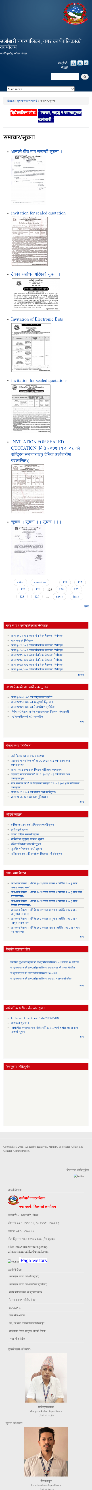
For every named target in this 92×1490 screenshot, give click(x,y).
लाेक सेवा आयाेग (17, 1315)
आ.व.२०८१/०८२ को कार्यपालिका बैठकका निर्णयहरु (37, 645)
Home (10, 100)
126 (61, 589)
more (81, 674)
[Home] (76, 12)
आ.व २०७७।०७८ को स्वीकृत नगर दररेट (31, 697)
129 (37, 596)
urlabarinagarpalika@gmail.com (28, 1251)
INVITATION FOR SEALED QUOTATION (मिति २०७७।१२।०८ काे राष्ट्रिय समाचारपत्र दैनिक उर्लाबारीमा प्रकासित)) (45, 451)
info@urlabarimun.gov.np (31, 1247)
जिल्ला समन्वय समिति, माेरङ (22, 1299)
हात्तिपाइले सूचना (19, 829)
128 (22, 596)
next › (59, 596)
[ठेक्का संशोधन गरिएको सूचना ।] (35, 294)
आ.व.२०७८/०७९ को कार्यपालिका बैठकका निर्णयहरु (37, 660)
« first (20, 582)
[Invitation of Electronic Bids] (31, 347)
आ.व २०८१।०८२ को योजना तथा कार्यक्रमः (33, 792)
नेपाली (64, 67)
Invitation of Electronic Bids (37, 319)
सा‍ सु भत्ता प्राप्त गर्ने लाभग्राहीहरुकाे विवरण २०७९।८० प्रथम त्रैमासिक (40, 978)
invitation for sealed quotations (39, 380)
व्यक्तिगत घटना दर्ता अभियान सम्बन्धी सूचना (32, 825)
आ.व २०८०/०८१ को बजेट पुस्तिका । (29, 797)
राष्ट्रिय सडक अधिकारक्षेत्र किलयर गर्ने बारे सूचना (37, 854)
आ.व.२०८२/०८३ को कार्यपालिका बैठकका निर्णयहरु (37, 636)
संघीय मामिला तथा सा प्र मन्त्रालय (25, 1292)
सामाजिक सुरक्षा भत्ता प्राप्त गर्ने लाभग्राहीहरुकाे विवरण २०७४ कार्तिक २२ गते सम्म (44, 962)
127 (76, 589)
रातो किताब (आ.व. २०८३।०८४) (27, 756)
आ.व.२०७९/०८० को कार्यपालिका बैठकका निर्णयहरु (37, 655)
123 (23, 589)
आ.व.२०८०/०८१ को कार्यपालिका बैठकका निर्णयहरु (37, 650)
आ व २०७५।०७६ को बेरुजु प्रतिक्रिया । (32, 702)
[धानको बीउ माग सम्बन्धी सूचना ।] (28, 179)
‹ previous (40, 582)
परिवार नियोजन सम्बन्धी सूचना (26, 844)
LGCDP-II (15, 1307)
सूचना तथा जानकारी (27, 100)
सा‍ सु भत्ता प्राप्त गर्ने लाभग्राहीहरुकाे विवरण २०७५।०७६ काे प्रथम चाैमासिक (42, 967)
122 (80, 582)
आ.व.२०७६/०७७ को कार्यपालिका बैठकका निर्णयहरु (37, 669)
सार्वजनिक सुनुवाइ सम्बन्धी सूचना (27, 839)
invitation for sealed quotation (38, 213)
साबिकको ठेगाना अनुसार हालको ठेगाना (27, 1331)
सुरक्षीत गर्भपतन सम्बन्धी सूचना (26, 849)
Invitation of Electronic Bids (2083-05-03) (35, 1018)
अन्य (86, 606)
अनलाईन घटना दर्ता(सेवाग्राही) (24, 1276)
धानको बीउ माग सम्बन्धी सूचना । (37, 151)
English (62, 62)
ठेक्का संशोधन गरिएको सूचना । (36, 274)
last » (76, 596)
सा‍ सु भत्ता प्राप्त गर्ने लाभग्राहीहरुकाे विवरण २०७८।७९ (33, 973)
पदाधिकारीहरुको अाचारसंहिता (27, 716)
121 (65, 582)
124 (38, 589)
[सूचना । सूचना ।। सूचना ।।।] (28, 550)
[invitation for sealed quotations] (31, 408)
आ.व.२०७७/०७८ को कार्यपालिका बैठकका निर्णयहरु (37, 665)
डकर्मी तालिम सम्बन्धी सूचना (25, 834)
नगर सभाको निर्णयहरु (22, 640)
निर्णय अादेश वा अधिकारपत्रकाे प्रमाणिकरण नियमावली (40, 712)
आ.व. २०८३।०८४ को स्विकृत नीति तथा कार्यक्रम (36, 770)
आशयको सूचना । (20, 1023)
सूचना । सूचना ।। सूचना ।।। (36, 522)
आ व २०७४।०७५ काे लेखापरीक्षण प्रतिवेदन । (34, 707)
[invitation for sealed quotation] (29, 241)
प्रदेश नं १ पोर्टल (17, 1338)
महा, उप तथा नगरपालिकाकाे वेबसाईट (26, 1323)
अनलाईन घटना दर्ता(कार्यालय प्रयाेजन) (28, 1284)
